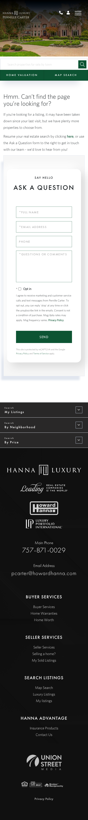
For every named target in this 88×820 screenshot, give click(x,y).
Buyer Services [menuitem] (44, 607)
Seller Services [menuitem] (44, 647)
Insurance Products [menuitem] (44, 728)
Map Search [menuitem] (44, 688)
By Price (12, 442)
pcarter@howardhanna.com (43, 570)
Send (44, 337)
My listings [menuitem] (44, 701)
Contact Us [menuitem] (44, 735)
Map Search (66, 75)
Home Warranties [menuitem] (44, 613)
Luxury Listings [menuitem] (44, 694)
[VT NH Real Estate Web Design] (44, 762)
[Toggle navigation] (78, 13)
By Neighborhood (20, 427)
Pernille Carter (16, 17)
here (70, 136)
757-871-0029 (63, 13)
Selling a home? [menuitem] (44, 654)
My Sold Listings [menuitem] (44, 660)
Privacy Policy (56, 320)
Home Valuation (22, 75)
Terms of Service (41, 353)
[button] (82, 64)
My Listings (14, 412)
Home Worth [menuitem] (44, 620)
